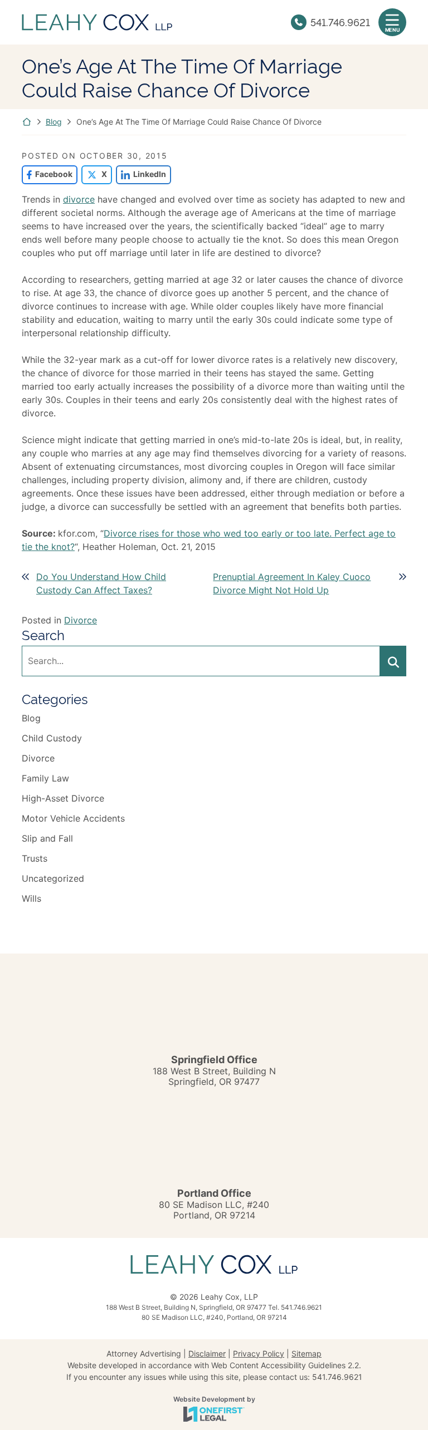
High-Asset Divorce (63, 798)
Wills (31, 898)
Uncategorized (53, 878)
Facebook (47, 174)
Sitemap (306, 1353)
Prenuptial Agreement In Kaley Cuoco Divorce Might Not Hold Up (292, 583)
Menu (392, 30)
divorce (79, 199)
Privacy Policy (258, 1353)
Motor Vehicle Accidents (73, 818)
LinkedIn (141, 174)
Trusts (34, 858)
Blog (54, 121)
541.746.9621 (340, 21)
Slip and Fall (47, 838)
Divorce (80, 620)
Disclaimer (207, 1353)
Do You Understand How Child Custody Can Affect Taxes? (101, 583)
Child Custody (52, 738)
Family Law (45, 778)
